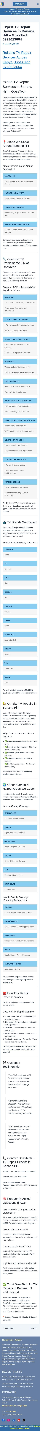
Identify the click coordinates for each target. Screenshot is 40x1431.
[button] (20, 4)
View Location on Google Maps (14, 1406)
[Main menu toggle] (37, 4)
